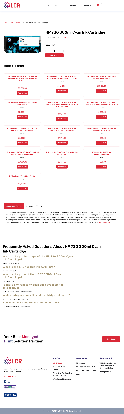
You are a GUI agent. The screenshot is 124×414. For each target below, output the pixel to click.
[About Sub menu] (90, 5)
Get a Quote (111, 339)
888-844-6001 (104, 222)
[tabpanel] (62, 217)
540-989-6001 (10, 376)
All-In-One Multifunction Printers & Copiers (62, 374)
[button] (22, 93)
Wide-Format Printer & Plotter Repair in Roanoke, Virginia (107, 365)
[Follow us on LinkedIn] (9, 381)
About (86, 5)
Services (72, 5)
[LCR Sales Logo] (12, 5)
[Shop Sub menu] (48, 5)
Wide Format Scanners (62, 379)
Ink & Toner (15, 23)
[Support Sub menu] (63, 5)
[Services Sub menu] (78, 5)
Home (6, 23)
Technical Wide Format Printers (59, 368)
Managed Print (105, 372)
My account (80, 363)
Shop (45, 5)
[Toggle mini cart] (98, 5)
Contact (79, 374)
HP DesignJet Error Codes (86, 370)
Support (58, 5)
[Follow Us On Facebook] (5, 381)
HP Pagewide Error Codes (86, 367)
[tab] (14, 206)
